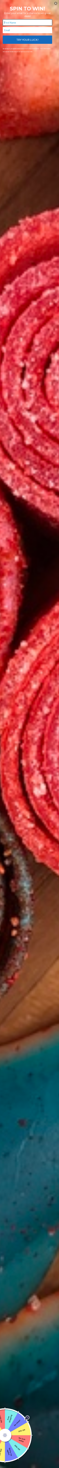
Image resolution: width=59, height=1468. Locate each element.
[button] (55, 3)
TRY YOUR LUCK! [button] (27, 39)
